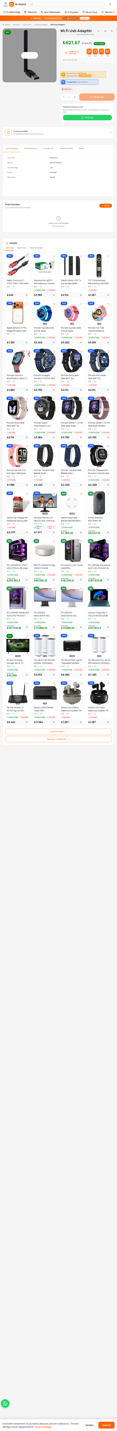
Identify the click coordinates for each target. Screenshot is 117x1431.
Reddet (89, 1425)
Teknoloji (32, 12)
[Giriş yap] (110, 4)
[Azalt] (64, 97)
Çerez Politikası (43, 1426)
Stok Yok (99, 97)
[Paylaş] (112, 31)
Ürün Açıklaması (30, 148)
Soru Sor (107, 206)
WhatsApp (89, 117)
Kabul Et (106, 1425)
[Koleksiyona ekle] (105, 31)
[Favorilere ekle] (98, 31)
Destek (81, 148)
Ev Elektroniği (13, 12)
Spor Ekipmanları (52, 12)
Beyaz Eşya (91, 12)
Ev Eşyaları (73, 12)
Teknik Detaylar (12, 148)
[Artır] (75, 97)
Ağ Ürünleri (27, 24)
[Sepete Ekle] (27, 295)
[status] (58, 18)
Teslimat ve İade (66, 148)
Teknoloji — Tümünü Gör (57, 739)
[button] (5, 1403)
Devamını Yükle (56, 731)
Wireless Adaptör (41, 24)
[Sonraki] (114, 12)
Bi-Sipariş (6, 24)
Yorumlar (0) (48, 148)
